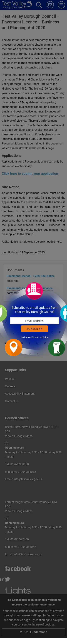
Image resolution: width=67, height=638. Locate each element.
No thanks (26, 337)
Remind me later (39, 337)
